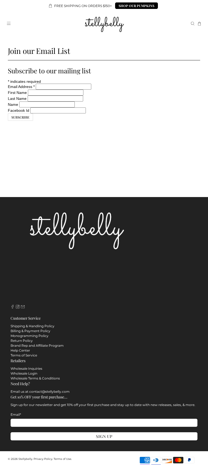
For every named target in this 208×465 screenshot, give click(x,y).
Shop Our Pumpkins (136, 6)
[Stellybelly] (104, 23)
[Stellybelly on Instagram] (18, 307)
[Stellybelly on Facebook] (12, 307)
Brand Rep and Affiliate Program (37, 345)
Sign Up (104, 436)
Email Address (21, 86)
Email (16, 414)
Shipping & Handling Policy (32, 326)
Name (13, 104)
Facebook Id (18, 110)
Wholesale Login (24, 373)
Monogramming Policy (29, 336)
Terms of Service (24, 355)
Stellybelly (25, 459)
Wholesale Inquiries (26, 368)
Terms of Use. (63, 459)
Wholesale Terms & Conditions (35, 378)
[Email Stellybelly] (23, 307)
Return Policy (22, 341)
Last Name (17, 98)
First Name (17, 92)
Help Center (20, 350)
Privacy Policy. (43, 459)
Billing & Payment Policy (30, 331)
